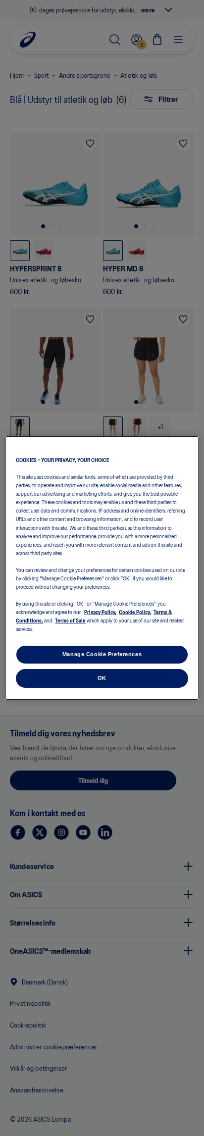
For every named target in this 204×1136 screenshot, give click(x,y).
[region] (102, 568)
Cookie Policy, (135, 611)
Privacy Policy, (100, 611)
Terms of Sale (70, 620)
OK (102, 678)
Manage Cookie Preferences (102, 654)
